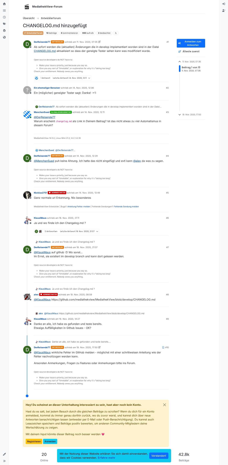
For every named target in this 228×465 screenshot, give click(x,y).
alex (36, 294)
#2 (167, 87)
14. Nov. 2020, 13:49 (89, 192)
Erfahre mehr (106, 457)
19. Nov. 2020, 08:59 (81, 294)
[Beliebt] (4, 30)
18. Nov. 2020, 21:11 (69, 218)
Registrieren (34, 441)
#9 (167, 319)
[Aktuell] (4, 17)
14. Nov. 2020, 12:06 (83, 87)
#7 (167, 247)
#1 (168, 42)
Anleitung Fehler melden (78, 206)
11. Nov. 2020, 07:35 (87, 42)
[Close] (165, 404)
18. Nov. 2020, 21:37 (87, 247)
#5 (167, 192)
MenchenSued (41, 112)
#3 (167, 112)
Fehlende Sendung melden (126, 206)
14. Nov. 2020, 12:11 (94, 112)
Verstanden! (158, 455)
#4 (167, 155)
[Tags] (4, 24)
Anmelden (50, 441)
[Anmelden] (224, 4)
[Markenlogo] (27, 6)
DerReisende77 (42, 42)
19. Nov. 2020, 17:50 (87, 347)
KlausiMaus (40, 218)
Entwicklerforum (34, 33)
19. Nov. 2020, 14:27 (69, 319)
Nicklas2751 (40, 192)
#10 (167, 347)
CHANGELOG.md (45, 51)
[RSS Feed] (115, 33)
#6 (167, 218)
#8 (167, 294)
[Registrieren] (224, 10)
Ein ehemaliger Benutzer (47, 87)
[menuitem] (224, 4)
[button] (4, 454)
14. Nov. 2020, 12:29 (87, 155)
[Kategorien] (4, 10)
